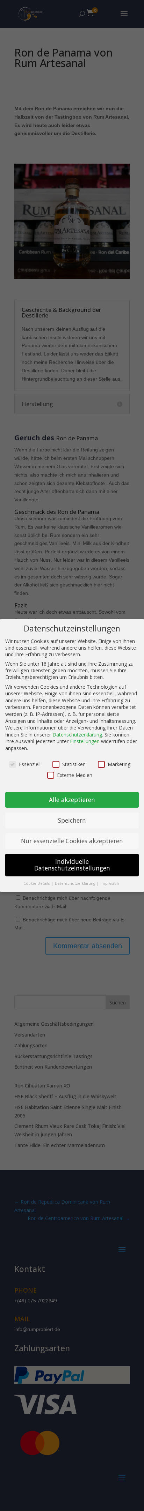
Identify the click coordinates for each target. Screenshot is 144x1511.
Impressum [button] (110, 883)
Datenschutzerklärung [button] (75, 883)
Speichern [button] (72, 820)
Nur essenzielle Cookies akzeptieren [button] (72, 841)
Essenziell (30, 764)
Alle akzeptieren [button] (72, 799)
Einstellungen (85, 741)
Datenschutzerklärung (77, 734)
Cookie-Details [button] (37, 883)
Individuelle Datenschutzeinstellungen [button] (72, 865)
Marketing (119, 764)
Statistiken (74, 764)
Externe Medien (74, 775)
